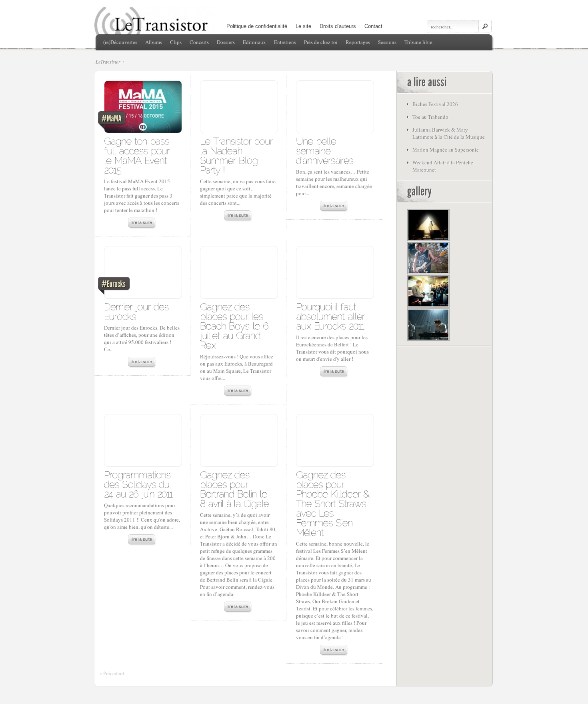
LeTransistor (108, 61)
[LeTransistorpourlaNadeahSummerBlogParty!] (238, 155)
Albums (153, 42)
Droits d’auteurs (338, 26)
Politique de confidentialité (256, 26)
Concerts (199, 42)
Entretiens (285, 42)
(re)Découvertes (120, 42)
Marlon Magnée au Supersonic (445, 149)
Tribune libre (418, 42)
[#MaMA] (142, 108)
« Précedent (111, 673)
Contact (373, 26)
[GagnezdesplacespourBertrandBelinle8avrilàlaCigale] (235, 488)
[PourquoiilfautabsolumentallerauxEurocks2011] (332, 315)
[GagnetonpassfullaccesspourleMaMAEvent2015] (138, 155)
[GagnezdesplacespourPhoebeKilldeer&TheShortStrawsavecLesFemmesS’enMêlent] (334, 503)
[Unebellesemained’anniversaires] (325, 150)
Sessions (387, 42)
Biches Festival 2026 (435, 104)
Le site (303, 26)
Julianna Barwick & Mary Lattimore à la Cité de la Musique (448, 133)
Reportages (358, 42)
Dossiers (226, 42)
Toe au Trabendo (430, 116)
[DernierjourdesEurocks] (138, 311)
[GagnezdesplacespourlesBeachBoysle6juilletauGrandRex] (235, 325)
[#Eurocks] (142, 274)
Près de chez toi (321, 42)
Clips (176, 42)
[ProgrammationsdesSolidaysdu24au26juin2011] (139, 483)
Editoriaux (254, 42)
